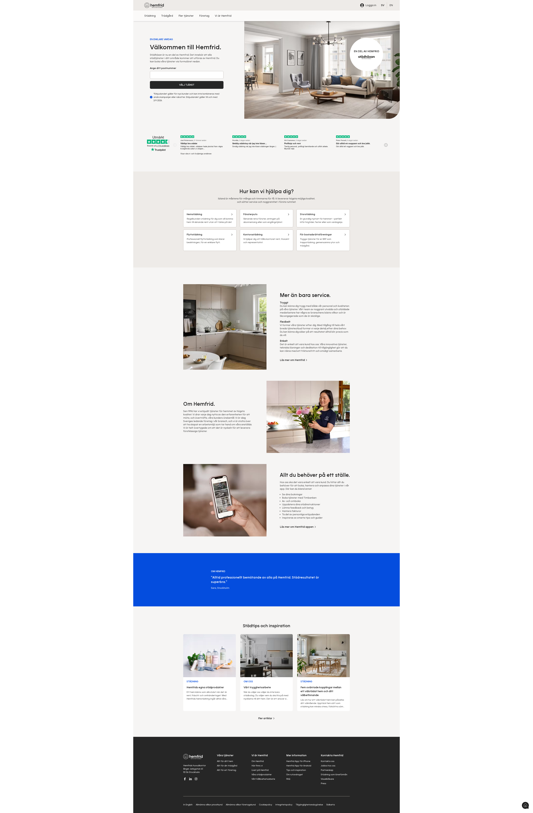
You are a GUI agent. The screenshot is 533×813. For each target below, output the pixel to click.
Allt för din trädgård (227, 765)
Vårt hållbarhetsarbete (263, 779)
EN (391, 5)
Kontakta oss (327, 761)
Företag (204, 15)
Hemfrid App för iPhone (298, 761)
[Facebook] (185, 779)
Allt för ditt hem (225, 761)
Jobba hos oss (328, 765)
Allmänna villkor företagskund (241, 804)
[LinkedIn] (190, 779)
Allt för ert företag (226, 770)
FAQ (288, 779)
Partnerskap (327, 770)
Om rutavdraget (294, 774)
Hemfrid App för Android (298, 765)
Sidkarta (330, 804)
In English (188, 804)
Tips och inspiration (296, 770)
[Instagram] (196, 779)
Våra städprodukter (262, 774)
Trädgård (167, 15)
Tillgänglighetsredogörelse (309, 804)
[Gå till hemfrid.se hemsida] (154, 5)
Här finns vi (257, 765)
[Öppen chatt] (525, 805)
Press (323, 783)
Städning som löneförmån (334, 774)
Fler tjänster (186, 15)
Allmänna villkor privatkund (209, 804)
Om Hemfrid (258, 761)
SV (382, 5)
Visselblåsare (327, 779)
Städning (150, 15)
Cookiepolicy (265, 804)
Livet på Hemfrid (260, 770)
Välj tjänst (186, 85)
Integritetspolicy (283, 804)
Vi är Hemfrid (223, 15)
